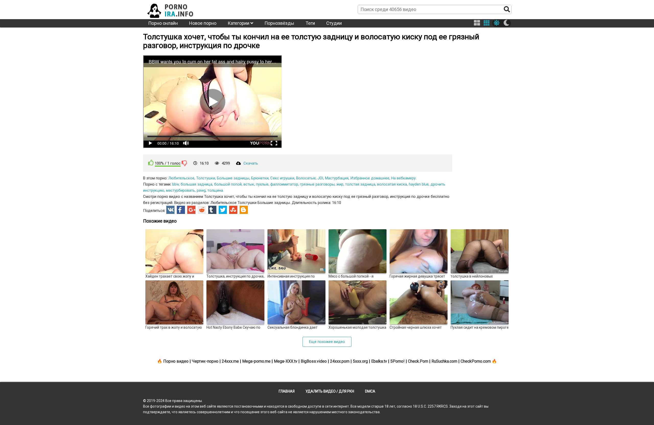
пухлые (262, 184)
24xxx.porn (339, 361)
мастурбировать (180, 190)
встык (248, 184)
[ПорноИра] (175, 9)
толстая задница (360, 184)
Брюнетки (259, 178)
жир (339, 184)
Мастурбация (336, 178)
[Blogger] (244, 210)
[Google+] (191, 210)
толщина (215, 190)
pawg (201, 190)
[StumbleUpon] (233, 210)
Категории (239, 23)
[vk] (170, 210)
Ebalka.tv (379, 361)
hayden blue (419, 184)
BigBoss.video (314, 361)
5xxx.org (360, 361)
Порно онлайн (163, 23)
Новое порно (202, 23)
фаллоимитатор (284, 184)
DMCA (370, 391)
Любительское (181, 178)
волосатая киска (392, 184)
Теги (310, 23)
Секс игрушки (282, 178)
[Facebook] (181, 210)
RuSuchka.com (444, 361)
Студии (334, 23)
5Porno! (397, 361)
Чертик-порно (205, 361)
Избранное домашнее (369, 178)
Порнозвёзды (279, 23)
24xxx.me (230, 361)
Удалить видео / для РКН (330, 391)
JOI (320, 178)
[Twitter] (223, 210)
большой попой (228, 184)
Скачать (250, 163)
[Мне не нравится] (184, 163)
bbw (175, 184)
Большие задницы (233, 178)
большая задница (196, 184)
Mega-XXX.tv (285, 361)
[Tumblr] (212, 210)
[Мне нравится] (151, 162)
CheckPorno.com (476, 361)
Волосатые (306, 178)
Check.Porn (418, 361)
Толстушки (205, 178)
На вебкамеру (403, 178)
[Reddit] (202, 210)
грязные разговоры (317, 184)
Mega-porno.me (256, 361)
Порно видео (176, 361)
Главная (287, 391)
